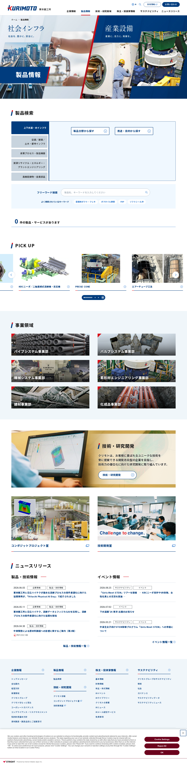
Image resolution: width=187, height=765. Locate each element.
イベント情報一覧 (162, 642)
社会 (140, 688)
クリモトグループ (19, 697)
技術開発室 (59, 705)
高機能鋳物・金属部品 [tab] (34, 176)
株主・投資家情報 (126, 11)
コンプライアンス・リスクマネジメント (29, 712)
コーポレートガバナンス (22, 707)
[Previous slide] (11, 275)
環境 (140, 683)
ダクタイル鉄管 (108, 201)
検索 (146, 192)
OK (162, 752)
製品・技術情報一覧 (74, 646)
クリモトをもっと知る (21, 702)
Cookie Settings (162, 739)
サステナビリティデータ (149, 697)
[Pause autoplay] (102, 297)
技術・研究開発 (103, 11)
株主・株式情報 (103, 688)
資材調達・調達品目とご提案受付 (26, 721)
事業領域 (15, 693)
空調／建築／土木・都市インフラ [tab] (35, 141)
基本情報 (100, 679)
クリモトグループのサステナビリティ (155, 679)
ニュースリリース (171, 11)
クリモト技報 (60, 696)
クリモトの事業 (103, 702)
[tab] (90, 131)
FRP (122, 201)
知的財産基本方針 (19, 716)
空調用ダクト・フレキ (86, 201)
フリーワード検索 (47, 192)
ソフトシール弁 (137, 201)
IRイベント (101, 693)
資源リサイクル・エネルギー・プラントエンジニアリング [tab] (29, 165)
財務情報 (100, 683)
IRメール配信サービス (106, 712)
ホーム (14, 19)
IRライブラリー (103, 697)
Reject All (162, 746)
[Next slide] (175, 275)
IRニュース (100, 707)
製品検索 (58, 679)
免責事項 (100, 716)
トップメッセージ (19, 679)
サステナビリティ (149, 11)
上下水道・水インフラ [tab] (35, 127)
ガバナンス (143, 693)
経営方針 (15, 688)
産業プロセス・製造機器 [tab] (32, 153)
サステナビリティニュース (150, 702)
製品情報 (85, 11)
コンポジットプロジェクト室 (67, 701)
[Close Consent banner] (183, 733)
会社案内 (15, 683)
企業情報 (71, 11)
